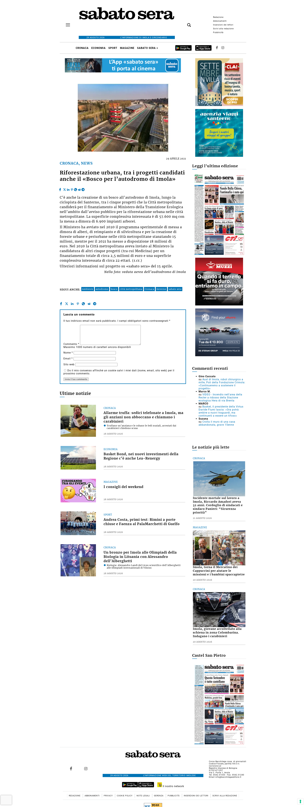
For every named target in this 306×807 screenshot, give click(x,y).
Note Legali (143, 796)
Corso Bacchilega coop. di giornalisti (227, 761)
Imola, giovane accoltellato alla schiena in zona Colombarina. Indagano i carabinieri (217, 632)
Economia (98, 48)
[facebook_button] (217, 48)
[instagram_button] (223, 48)
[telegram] (83, 188)
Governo (161, 289)
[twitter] (64, 188)
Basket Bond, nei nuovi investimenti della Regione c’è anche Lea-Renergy (141, 456)
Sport (112, 48)
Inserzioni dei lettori (223, 25)
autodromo (102, 289)
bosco (114, 289)
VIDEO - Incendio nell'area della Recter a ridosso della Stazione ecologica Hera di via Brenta (220, 397)
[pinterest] (71, 188)
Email (68, 358)
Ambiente (87, 289)
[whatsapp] (75, 188)
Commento (71, 344)
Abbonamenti (220, 21)
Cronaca (82, 48)
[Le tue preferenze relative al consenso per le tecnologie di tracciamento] (300, 801)
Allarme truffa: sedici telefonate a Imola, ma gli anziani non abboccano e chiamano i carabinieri (143, 417)
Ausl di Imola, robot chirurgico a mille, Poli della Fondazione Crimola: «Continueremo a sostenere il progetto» (222, 384)
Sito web (68, 364)
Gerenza (159, 796)
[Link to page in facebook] (71, 768)
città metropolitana (131, 289)
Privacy (108, 796)
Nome (68, 352)
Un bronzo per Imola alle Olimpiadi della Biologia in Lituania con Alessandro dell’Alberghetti (140, 556)
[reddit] (79, 188)
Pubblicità (218, 32)
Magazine (127, 48)
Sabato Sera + (147, 48)
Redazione (218, 17)
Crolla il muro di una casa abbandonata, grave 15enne (217, 423)
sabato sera (175, 289)
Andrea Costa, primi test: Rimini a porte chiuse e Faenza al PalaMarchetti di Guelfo (142, 522)
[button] (184, 23)
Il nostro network (173, 786)
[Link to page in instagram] (86, 768)
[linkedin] (68, 188)
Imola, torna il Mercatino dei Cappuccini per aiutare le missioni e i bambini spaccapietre (219, 570)
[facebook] (60, 188)
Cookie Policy (125, 796)
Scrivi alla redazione (223, 29)
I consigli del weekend (123, 487)
